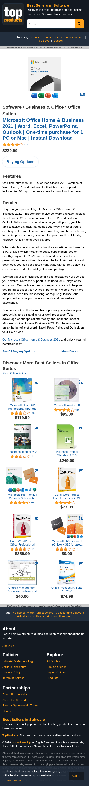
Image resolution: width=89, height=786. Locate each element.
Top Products (10, 735)
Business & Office (44, 107)
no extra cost (74, 37)
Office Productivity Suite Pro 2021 (66, 589)
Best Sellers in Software (48, 5)
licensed (36, 37)
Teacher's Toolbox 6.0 (22, 451)
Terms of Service (13, 677)
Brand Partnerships (15, 694)
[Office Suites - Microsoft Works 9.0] (81, 382)
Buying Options (20, 162)
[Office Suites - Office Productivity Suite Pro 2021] (81, 564)
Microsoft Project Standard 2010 (67, 453)
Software (12, 107)
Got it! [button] (76, 775)
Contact (7, 711)
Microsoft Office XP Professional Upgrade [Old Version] (22, 406)
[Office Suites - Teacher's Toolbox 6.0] (36, 428)
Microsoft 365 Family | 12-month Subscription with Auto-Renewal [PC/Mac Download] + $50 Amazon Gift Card (22, 496)
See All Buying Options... (20, 351)
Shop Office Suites (14, 373)
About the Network (14, 700)
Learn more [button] (13, 780)
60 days (44, 40)
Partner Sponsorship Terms (20, 705)
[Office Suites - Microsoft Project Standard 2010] (81, 428)
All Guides (53, 661)
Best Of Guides (56, 666)
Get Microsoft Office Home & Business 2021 (31, 339)
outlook (58, 40)
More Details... (71, 351)
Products (52, 677)
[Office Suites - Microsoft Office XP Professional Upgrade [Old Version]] (36, 382)
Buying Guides (56, 672)
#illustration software (30, 616)
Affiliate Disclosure (14, 666)
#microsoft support (59, 616)
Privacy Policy (11, 672)
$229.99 (9, 150)
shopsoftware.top (21, 742)
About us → (10, 645)
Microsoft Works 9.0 (67, 405)
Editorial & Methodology (18, 661)
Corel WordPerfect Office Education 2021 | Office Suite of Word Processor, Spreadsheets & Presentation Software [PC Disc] (67, 496)
